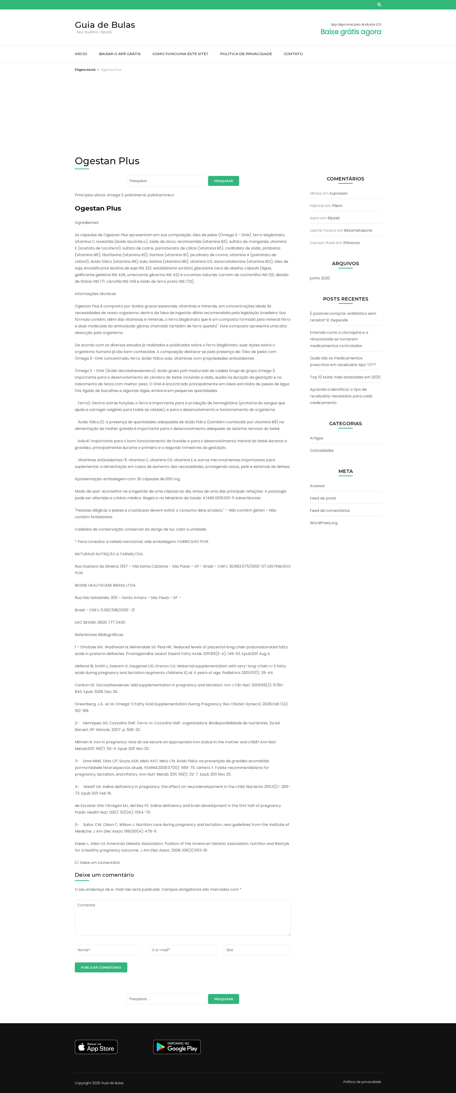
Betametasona (358, 230)
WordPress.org (323, 523)
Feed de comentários (330, 510)
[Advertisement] (228, 108)
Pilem (337, 205)
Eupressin (338, 193)
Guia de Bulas (105, 24)
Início (81, 54)
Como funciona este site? (180, 54)
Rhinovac (351, 242)
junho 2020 (320, 278)
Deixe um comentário (100, 862)
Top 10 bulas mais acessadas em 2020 (345, 377)
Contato (293, 54)
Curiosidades (322, 450)
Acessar (317, 486)
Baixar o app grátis (120, 54)
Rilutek (334, 218)
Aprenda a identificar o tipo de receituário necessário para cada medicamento (341, 396)
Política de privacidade (246, 54)
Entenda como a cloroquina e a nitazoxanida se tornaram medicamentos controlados (339, 339)
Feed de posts (323, 498)
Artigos (316, 438)
